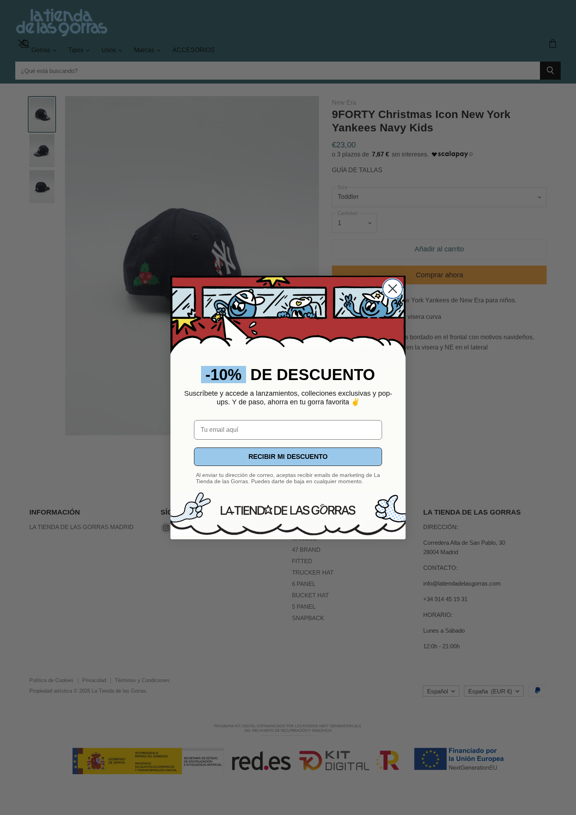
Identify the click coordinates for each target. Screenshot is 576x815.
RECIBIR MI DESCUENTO (288, 456)
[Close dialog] (392, 288)
